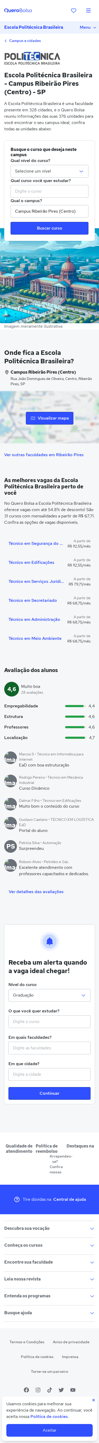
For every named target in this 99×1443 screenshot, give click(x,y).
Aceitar (49, 1430)
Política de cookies (37, 1356)
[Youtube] (73, 1390)
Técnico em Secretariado (32, 600)
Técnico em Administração (34, 619)
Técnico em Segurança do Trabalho (35, 543)
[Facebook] (26, 1390)
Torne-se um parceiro (49, 1371)
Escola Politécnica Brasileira (33, 27)
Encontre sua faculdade (28, 1262)
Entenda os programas (27, 1296)
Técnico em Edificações (31, 562)
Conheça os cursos (23, 1245)
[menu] (88, 10)
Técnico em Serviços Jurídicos (36, 581)
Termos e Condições (27, 1342)
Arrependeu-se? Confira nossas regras (55, 1167)
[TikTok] (49, 1390)
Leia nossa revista (22, 1279)
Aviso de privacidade (71, 1342)
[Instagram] (38, 1390)
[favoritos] (73, 10)
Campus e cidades (24, 40)
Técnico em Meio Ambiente (35, 638)
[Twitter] (61, 1390)
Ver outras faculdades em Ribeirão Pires (44, 455)
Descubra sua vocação (27, 1228)
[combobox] (49, 191)
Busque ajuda (18, 1313)
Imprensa (70, 1356)
